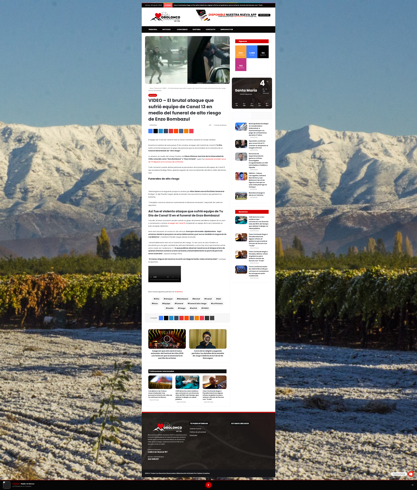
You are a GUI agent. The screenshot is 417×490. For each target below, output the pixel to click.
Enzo (155, 303)
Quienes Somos (195, 429)
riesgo (182, 308)
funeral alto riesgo (198, 303)
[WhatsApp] (270, 473)
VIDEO (206, 308)
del (219, 299)
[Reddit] (176, 131)
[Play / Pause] (208, 485)
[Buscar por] (270, 29)
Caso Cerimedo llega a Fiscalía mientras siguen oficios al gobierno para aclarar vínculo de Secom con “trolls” (213, 395)
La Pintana (218, 303)
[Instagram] (265, 473)
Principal (152, 29)
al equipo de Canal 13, (176, 223)
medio (171, 308)
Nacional (158, 88)
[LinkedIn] (161, 131)
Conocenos (181, 29)
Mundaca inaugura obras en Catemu (257, 194)
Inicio (151, 88)
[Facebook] (150, 131)
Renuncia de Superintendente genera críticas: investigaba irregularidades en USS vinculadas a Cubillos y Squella (258, 160)
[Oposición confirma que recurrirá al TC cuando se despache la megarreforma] (241, 144)
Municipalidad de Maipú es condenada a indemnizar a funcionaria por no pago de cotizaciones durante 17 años (258, 129)
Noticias (165, 29)
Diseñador (193, 435)
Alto (157, 299)
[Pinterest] (171, 131)
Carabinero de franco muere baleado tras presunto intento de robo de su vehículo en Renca (160, 394)
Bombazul (183, 299)
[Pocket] (191, 131)
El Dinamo (179, 292)
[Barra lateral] (270, 5)
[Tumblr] (166, 131)
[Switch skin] (267, 29)
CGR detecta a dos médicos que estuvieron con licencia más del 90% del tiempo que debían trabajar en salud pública (187, 395)
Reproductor (226, 29)
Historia (196, 29)
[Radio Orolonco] (165, 17)
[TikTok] (268, 473)
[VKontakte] (181, 131)
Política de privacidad (197, 432)
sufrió (194, 308)
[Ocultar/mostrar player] (208, 479)
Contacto (210, 29)
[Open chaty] (411, 474)
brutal (197, 299)
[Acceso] (267, 5)
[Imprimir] (212, 318)
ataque (168, 299)
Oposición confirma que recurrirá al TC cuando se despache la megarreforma (258, 144)
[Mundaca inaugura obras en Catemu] (241, 196)
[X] (155, 131)
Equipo (167, 303)
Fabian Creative (203, 473)
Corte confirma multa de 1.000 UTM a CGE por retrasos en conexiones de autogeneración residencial (259, 271)
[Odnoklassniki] (186, 131)
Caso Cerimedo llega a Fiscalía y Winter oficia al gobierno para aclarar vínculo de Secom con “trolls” (215, 5)
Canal (209, 299)
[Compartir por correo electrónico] (207, 318)
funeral (179, 303)
